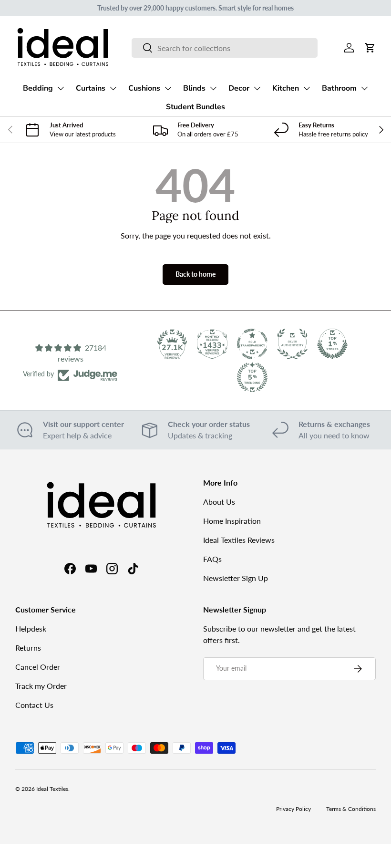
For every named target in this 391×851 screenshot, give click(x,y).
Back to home (195, 274)
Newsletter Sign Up (235, 577)
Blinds (194, 88)
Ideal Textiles (52, 788)
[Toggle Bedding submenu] (60, 88)
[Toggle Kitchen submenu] (306, 88)
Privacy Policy (293, 808)
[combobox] (225, 48)
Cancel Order (37, 666)
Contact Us (34, 704)
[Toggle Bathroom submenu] (364, 88)
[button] (370, 47)
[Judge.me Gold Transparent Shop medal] (252, 344)
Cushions (144, 88)
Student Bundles (195, 107)
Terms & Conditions (351, 808)
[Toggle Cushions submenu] (168, 88)
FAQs (212, 558)
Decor (238, 88)
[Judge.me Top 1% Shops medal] (332, 344)
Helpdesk (30, 628)
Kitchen (285, 88)
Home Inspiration (232, 520)
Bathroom (339, 88)
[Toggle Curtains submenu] (113, 88)
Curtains (90, 88)
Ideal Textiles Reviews (239, 539)
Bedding (38, 88)
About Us (219, 501)
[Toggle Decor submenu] (257, 88)
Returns (28, 647)
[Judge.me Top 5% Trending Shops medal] (252, 377)
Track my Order (41, 685)
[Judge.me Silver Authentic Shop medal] (292, 344)
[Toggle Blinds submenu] (213, 88)
